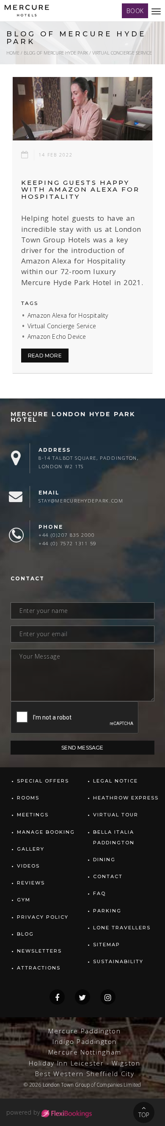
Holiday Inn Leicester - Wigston (84, 1063)
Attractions (38, 968)
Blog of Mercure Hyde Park (56, 52)
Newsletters (39, 951)
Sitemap (106, 944)
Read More (45, 355)
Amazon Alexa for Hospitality (68, 315)
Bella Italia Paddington (114, 837)
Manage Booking (46, 832)
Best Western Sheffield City (85, 1074)
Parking (107, 911)
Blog (25, 934)
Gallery (30, 849)
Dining (104, 859)
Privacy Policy (43, 917)
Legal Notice (115, 781)
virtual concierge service (122, 52)
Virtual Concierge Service (62, 326)
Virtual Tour (115, 815)
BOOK (134, 11)
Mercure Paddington (84, 1031)
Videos (28, 866)
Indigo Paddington (84, 1042)
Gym (23, 900)
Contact (108, 876)
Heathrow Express (126, 798)
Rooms (28, 798)
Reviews (31, 883)
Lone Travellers (122, 928)
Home (12, 52)
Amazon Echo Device (57, 336)
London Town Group (66, 1084)
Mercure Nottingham (84, 1052)
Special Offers (43, 781)
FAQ (99, 893)
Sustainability (118, 961)
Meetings (33, 815)
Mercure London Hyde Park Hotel (73, 416)
